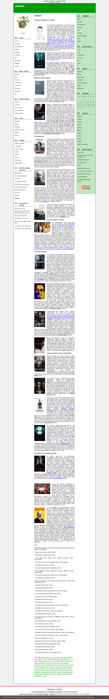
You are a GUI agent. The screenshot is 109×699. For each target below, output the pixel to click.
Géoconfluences (19, 46)
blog (88, 694)
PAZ (78, 60)
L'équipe (17, 151)
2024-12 (79, 136)
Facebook (17, 43)
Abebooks (17, 121)
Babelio (16, 124)
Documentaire (81, 24)
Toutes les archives (82, 144)
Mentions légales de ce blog (41, 694)
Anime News (80, 77)
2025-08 (79, 122)
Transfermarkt (18, 163)
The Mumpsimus (19, 110)
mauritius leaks (58, 668)
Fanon (79, 165)
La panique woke (81, 162)
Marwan (17, 208)
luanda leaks (37, 672)
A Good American (64, 443)
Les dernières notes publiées (54, 691)
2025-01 (79, 133)
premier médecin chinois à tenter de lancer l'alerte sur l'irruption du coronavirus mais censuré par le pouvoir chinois (54, 42)
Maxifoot (17, 154)
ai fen (47, 666)
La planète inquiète (82, 176)
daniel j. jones (60, 663)
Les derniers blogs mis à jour (39, 691)
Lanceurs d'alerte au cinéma (44, 20)
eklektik (19, 6)
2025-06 (79, 124)
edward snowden (66, 674)
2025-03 (79, 127)
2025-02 (79, 130)
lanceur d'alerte (54, 62)
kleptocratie (69, 670)
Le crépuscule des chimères (84, 171)
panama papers (64, 664)
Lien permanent (68, 657)
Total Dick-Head (19, 113)
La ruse (23, 208)
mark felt (44, 676)
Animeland (80, 80)
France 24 (17, 80)
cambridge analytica (67, 672)
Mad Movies (80, 88)
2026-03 (79, 119)
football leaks (44, 672)
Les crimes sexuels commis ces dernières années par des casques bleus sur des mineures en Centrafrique (61, 316)
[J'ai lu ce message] (107, 697)
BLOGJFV (17, 192)
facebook (36, 674)
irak (43, 664)
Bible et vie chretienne (20, 189)
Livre (78, 38)
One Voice (80, 57)
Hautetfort (59, 689)
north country (50, 661)
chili (53, 672)
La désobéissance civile (83, 168)
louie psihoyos (41, 663)
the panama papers (48, 674)
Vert (16, 94)
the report (50, 659)
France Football (19, 149)
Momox (16, 135)
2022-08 (79, 141)
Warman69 (17, 211)
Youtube (17, 66)
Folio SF (17, 102)
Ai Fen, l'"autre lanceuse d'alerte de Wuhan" (61, 45)
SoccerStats (18, 160)
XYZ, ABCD (18, 178)
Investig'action (18, 82)
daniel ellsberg (38, 676)
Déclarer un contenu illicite (26, 694)
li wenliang (51, 666)
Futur (78, 49)
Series (79, 41)
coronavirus (58, 666)
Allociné (79, 74)
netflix (41, 674)
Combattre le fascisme (83, 159)
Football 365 (18, 146)
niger (53, 664)
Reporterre (17, 88)
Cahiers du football (19, 143)
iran (55, 672)
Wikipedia (17, 63)
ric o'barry (48, 663)
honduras (59, 672)
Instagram (17, 52)
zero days (64, 666)
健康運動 (17, 198)
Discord (17, 41)
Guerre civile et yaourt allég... (22, 184)
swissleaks (37, 670)
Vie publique (18, 60)
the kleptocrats (41, 666)
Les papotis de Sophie (20, 181)
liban (50, 672)
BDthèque (17, 127)
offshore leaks (62, 670)
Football (79, 33)
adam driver (57, 659)
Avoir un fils (80, 152)
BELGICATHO (18, 173)
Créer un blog (50, 689)
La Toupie (17, 55)
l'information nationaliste (21, 176)
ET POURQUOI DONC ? (21, 187)
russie (64, 668)
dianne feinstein (64, 659)
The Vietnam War (26, 226)
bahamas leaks (45, 670)
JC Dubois (17, 226)
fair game (57, 664)
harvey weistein (50, 668)
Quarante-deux (18, 107)
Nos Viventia (80, 55)
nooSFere (17, 105)
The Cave (25, 218)
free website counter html (54, 2)
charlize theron (42, 661)
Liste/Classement (81, 35)
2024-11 (79, 138)
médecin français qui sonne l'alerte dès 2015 (61, 38)
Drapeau (79, 27)
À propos (23, 33)
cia (35, 668)
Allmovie (79, 71)
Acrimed (17, 74)
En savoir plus (89, 697)
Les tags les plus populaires (70, 691)
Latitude (17, 195)
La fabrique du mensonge (84, 173)
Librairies (17, 132)
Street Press (18, 91)
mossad (70, 666)
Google (16, 49)
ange (16, 215)
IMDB (78, 85)
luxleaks (69, 668)
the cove (53, 663)
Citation (79, 21)
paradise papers (53, 670)
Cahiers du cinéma (82, 82)
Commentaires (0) (39, 659)
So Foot (17, 157)
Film (78, 30)
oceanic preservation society (61, 661)
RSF (16, 57)
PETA (78, 63)
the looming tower (40, 668)
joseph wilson (47, 664)
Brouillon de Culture (20, 129)
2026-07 (79, 116)
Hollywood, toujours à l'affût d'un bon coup (63, 226)
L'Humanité (17, 85)
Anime (79, 19)
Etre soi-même (23, 215)
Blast (16, 77)
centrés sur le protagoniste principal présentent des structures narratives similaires (54, 248)
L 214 (78, 52)
